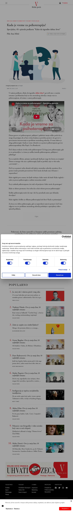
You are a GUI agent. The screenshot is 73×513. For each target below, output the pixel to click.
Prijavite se (16, 508)
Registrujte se (9, 508)
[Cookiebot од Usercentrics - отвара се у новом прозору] (63, 237)
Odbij (13, 275)
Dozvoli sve (59, 275)
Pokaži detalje (63, 269)
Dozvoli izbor (36, 275)
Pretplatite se (65, 508)
